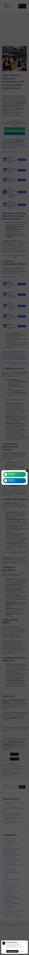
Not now (21, 951)
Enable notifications (12, 951)
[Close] (26, 943)
